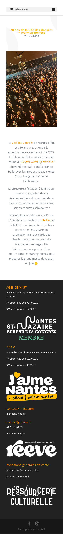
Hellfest (46, 220)
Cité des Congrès (22, 143)
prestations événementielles (22, 470)
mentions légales (16, 413)
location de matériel (17, 476)
